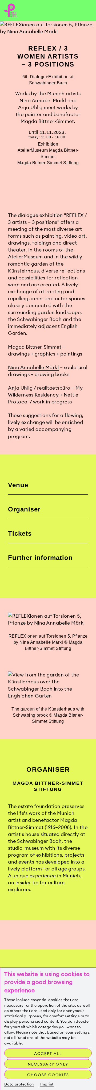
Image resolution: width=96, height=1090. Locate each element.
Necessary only (48, 1064)
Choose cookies (48, 1074)
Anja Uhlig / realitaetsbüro (39, 388)
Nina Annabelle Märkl (33, 367)
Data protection (19, 1084)
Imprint (47, 1084)
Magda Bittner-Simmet (34, 347)
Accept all (48, 1053)
